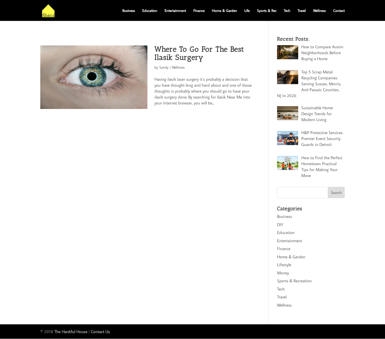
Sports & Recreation (294, 280)
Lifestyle (284, 264)
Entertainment (175, 10)
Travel (302, 10)
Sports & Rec (266, 10)
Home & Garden (224, 10)
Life (247, 10)
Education (149, 10)
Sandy (164, 67)
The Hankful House (70, 331)
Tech (287, 10)
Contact (339, 10)
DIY (280, 224)
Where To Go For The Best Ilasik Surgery (199, 53)
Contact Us (100, 331)
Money (283, 272)
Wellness (319, 10)
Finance (199, 10)
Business (128, 10)
